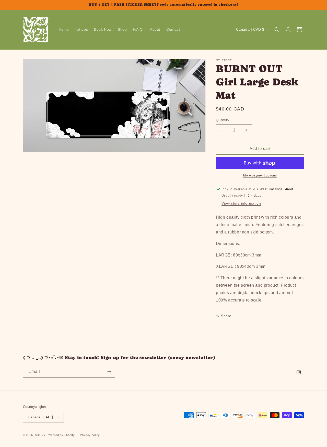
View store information (241, 203)
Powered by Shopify (61, 435)
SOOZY (40, 435)
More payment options (260, 175)
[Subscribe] (109, 371)
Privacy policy (90, 435)
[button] (277, 29)
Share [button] (226, 316)
